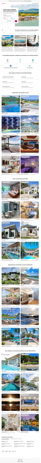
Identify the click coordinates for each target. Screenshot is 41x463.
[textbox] (6, 18)
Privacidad (18, 461)
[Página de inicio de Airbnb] (4, 3)
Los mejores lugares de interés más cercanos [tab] (16, 438)
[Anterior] (18, 33)
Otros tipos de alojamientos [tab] (5, 438)
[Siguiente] (22, 33)
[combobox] (10, 15)
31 (4, 32)
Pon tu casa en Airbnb (35, 3)
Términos (22, 461)
